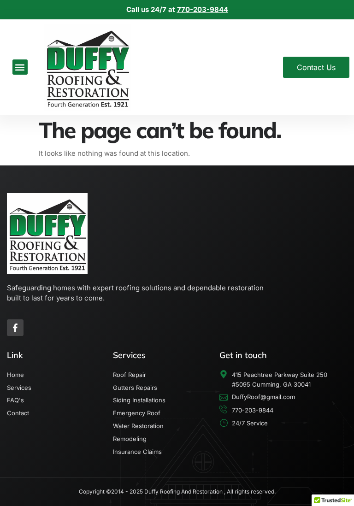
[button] (20, 67)
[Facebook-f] (15, 327)
